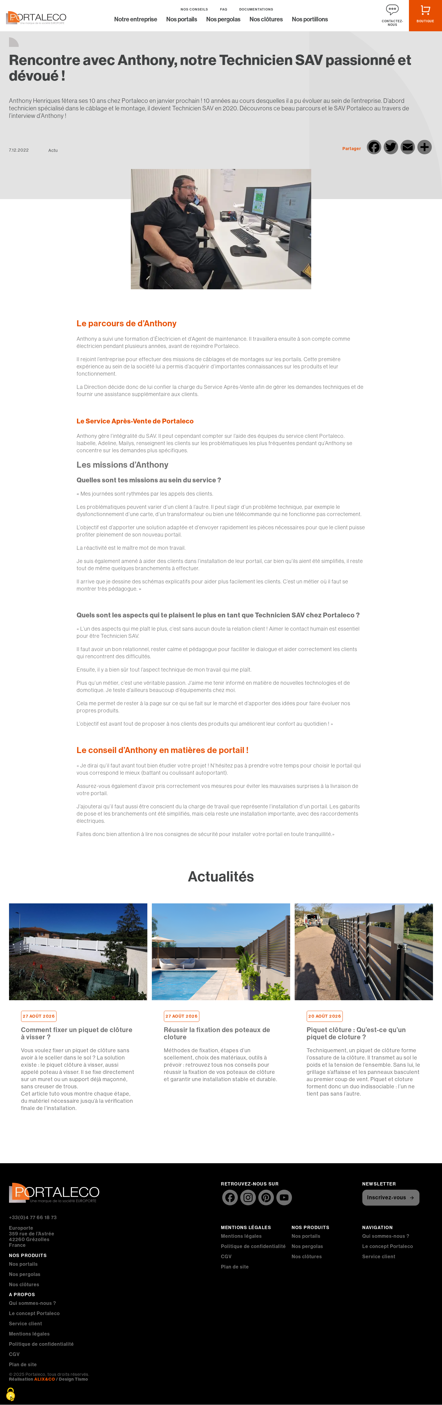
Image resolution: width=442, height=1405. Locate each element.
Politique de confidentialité (41, 1344)
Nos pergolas (223, 20)
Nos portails (181, 20)
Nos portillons (310, 20)
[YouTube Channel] (284, 1198)
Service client (25, 1324)
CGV (14, 1354)
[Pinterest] (266, 1198)
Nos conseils (194, 9)
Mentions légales (29, 1334)
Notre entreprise (135, 20)
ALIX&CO (44, 1379)
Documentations (256, 9)
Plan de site (23, 1364)
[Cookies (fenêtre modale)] (10, 1395)
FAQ (223, 9)
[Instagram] (248, 1198)
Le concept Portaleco (34, 1313)
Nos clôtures (266, 20)
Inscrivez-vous (386, 1197)
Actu (53, 150)
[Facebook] (230, 1198)
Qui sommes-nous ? (32, 1303)
